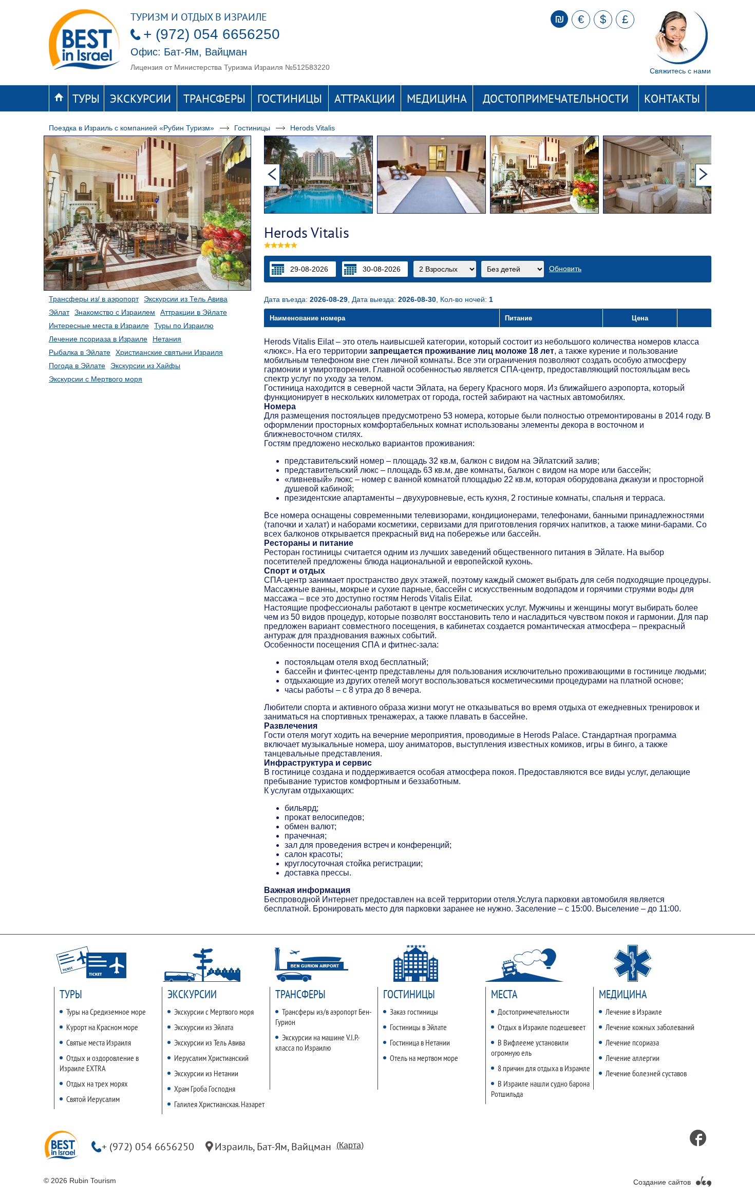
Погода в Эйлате (77, 366)
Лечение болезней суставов (646, 1073)
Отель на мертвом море (424, 1058)
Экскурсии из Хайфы (145, 366)
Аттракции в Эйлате (193, 312)
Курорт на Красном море (102, 1027)
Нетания (167, 339)
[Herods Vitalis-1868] (320, 175)
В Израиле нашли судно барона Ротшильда (540, 1088)
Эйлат (59, 312)
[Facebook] (698, 1138)
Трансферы (214, 98)
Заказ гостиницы (414, 1011)
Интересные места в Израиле (99, 325)
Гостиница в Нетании (420, 1042)
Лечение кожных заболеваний (650, 1027)
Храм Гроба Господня (204, 1088)
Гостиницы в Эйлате (418, 1027)
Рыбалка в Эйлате (79, 352)
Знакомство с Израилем (114, 312)
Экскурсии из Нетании (206, 1073)
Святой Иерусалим (93, 1099)
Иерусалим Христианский (211, 1058)
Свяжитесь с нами (680, 71)
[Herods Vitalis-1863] (546, 175)
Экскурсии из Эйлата (203, 1027)
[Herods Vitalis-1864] (659, 175)
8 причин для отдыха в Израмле (544, 1068)
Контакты (672, 98)
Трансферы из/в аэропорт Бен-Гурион (323, 1016)
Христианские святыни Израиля (169, 352)
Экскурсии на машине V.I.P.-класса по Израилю (317, 1042)
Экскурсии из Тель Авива (186, 299)
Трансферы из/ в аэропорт (94, 299)
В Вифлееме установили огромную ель (530, 1047)
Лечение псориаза (632, 1042)
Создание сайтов (662, 1182)
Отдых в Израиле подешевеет (542, 1027)
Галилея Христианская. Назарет (219, 1104)
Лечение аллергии (632, 1058)
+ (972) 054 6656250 (211, 34)
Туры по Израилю (184, 325)
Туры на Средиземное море (106, 1011)
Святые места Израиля (98, 1042)
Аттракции (364, 98)
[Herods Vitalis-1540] (433, 175)
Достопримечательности (556, 98)
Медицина (437, 98)
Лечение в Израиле (634, 1011)
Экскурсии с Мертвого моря (95, 379)
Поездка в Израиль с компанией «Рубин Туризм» (131, 128)
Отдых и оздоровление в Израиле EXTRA (99, 1063)
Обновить (565, 268)
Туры (86, 98)
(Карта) (350, 1145)
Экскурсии (140, 98)
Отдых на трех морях (97, 1083)
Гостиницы (289, 98)
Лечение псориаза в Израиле (98, 339)
